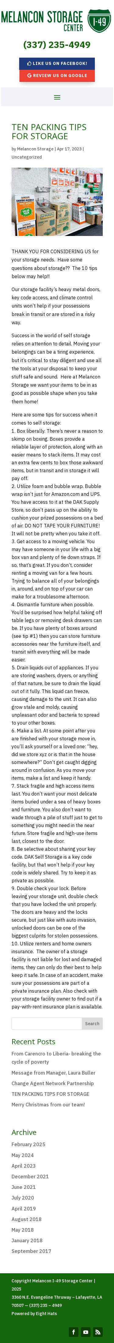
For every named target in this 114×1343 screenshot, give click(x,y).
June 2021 (24, 1187)
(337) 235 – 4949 (45, 1305)
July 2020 (23, 1198)
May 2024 (23, 1155)
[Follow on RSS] (98, 1332)
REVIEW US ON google (60, 75)
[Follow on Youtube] (86, 1332)
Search (92, 1023)
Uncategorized (27, 157)
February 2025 (28, 1144)
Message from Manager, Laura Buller (53, 1073)
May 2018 (23, 1230)
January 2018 (27, 1240)
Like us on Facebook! (60, 63)
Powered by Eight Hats (34, 1313)
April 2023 (24, 1166)
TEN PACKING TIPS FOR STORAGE (50, 1094)
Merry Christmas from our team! (48, 1105)
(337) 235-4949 (57, 44)
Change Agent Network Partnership (53, 1083)
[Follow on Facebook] (73, 1332)
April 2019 (24, 1209)
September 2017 (31, 1251)
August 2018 (27, 1219)
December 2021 (30, 1176)
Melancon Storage (35, 149)
